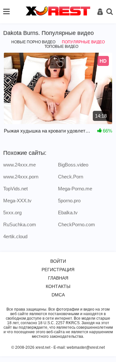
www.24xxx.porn (20, 176)
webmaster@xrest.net (86, 347)
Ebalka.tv (68, 212)
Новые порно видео (33, 42)
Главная (58, 278)
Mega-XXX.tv (17, 200)
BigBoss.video (73, 164)
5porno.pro (69, 200)
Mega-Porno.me (75, 188)
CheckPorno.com (76, 224)
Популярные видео (83, 42)
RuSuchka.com (19, 224)
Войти (58, 261)
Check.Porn (70, 176)
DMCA (58, 294)
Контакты (58, 286)
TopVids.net (15, 188)
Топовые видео (61, 46)
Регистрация (58, 269)
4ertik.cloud (15, 236)
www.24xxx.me (19, 164)
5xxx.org (12, 212)
